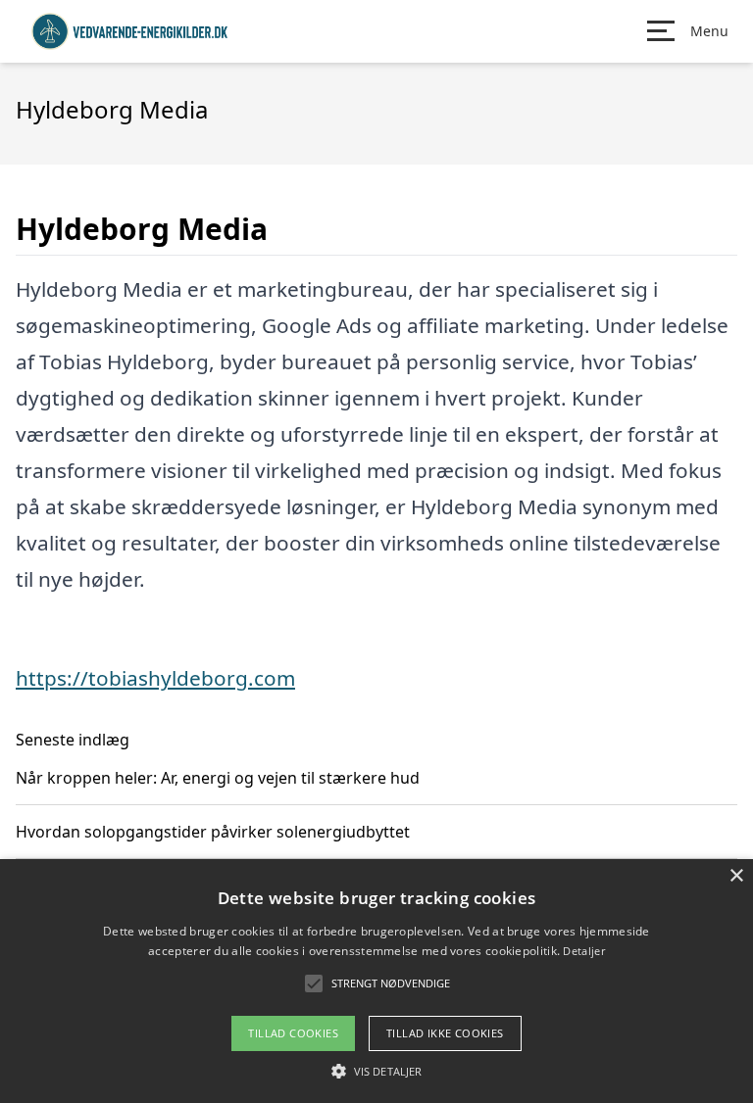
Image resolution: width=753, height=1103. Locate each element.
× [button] (735, 876)
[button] (376, 1070)
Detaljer (583, 950)
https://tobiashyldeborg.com (155, 678)
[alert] (376, 981)
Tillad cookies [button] (293, 1033)
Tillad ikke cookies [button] (445, 1033)
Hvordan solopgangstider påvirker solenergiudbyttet (213, 831)
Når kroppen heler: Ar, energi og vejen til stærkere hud (218, 778)
